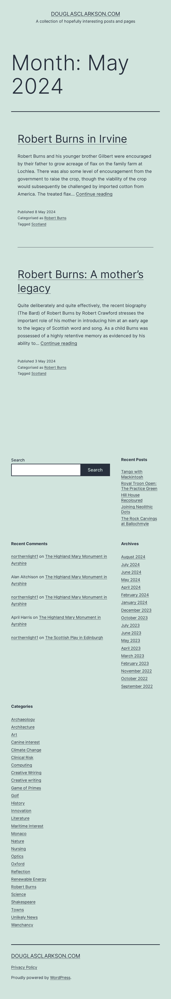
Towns (17, 909)
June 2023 (131, 633)
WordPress (60, 977)
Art (14, 734)
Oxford (17, 863)
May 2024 (130, 579)
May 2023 (130, 640)
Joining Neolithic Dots (137, 509)
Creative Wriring (26, 772)
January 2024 (134, 602)
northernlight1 (24, 556)
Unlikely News (24, 917)
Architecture (23, 727)
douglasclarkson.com (85, 14)
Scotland (38, 224)
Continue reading (94, 194)
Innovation (21, 810)
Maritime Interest (27, 826)
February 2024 (135, 595)
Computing (21, 765)
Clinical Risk (22, 757)
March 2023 (132, 655)
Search (18, 460)
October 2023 (134, 617)
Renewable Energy (28, 879)
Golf (15, 795)
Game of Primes (26, 788)
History (18, 803)
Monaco (18, 833)
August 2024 (133, 556)
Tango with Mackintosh (132, 474)
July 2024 (130, 564)
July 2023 (130, 625)
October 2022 (134, 678)
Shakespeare (23, 902)
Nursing (18, 848)
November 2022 (136, 671)
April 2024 (131, 587)
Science (18, 894)
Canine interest (25, 742)
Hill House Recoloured (131, 497)
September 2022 (137, 686)
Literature (20, 818)
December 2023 (136, 610)
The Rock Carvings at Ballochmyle (139, 521)
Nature (17, 841)
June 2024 (131, 572)
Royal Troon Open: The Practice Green (139, 486)
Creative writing (26, 780)
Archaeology (23, 719)
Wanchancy (22, 924)
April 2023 (130, 648)
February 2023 (135, 663)
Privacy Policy (24, 967)
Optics (17, 856)
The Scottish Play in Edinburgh (74, 637)
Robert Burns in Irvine (72, 138)
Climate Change (26, 750)
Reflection (20, 871)
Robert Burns (55, 218)
